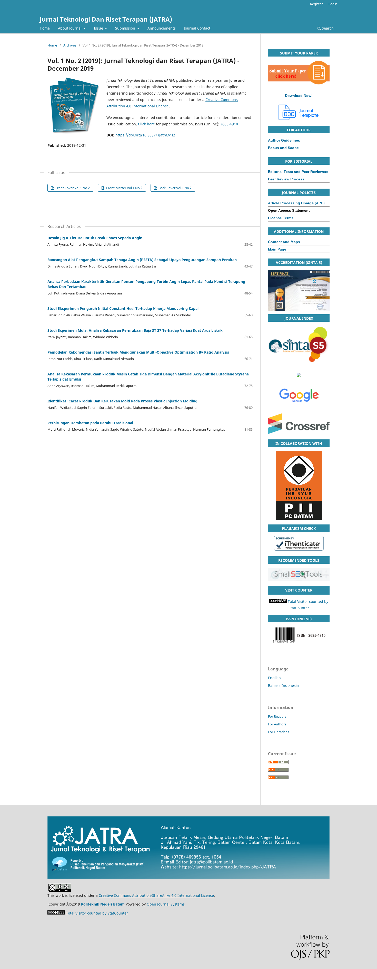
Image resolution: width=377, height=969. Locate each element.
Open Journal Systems (166, 904)
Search (327, 28)
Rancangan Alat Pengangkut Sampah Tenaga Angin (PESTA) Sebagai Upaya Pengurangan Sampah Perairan (142, 259)
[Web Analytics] (56, 913)
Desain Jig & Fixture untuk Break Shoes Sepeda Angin (94, 237)
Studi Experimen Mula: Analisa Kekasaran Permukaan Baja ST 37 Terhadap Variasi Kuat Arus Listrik (135, 330)
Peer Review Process (286, 179)
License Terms (280, 218)
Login (333, 4)
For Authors (277, 724)
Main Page (277, 249)
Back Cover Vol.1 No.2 (175, 188)
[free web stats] (278, 601)
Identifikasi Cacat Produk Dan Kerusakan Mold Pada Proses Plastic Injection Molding (122, 401)
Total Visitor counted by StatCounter (97, 913)
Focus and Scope (283, 148)
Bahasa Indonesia (283, 685)
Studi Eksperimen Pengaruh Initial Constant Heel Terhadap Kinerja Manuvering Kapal (123, 308)
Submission (125, 28)
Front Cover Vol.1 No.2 (72, 188)
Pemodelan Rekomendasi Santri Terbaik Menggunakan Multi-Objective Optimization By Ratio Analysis (138, 352)
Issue (99, 28)
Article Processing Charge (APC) (296, 203)
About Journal (70, 28)
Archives (69, 45)
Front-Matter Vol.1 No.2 (123, 188)
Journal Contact (197, 28)
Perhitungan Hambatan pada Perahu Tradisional (90, 422)
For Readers (277, 716)
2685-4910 (229, 124)
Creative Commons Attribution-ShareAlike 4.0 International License (156, 895)
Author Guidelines (284, 140)
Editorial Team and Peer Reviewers (298, 172)
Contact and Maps (284, 242)
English (274, 677)
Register (316, 4)
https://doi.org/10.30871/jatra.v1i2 (145, 135)
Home (45, 28)
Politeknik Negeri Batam (103, 904)
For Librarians (278, 732)
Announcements (161, 28)
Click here (147, 124)
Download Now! (299, 96)
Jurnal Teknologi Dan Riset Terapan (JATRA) (106, 19)
